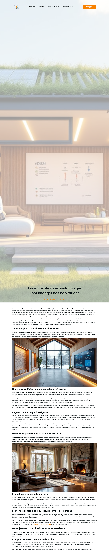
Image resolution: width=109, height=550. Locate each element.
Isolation (41, 7)
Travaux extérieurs (53, 7)
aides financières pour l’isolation (42, 524)
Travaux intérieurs (67, 7)
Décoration (32, 7)
